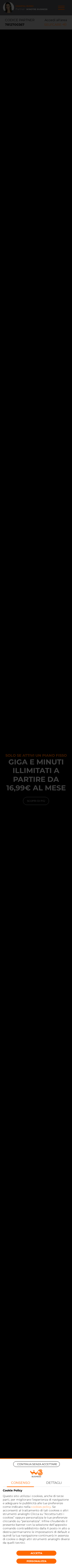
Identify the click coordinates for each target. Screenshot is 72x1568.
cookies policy (41, 1507)
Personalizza (36, 1561)
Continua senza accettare (37, 1464)
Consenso (20, 1483)
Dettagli (54, 1483)
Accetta (36, 1553)
